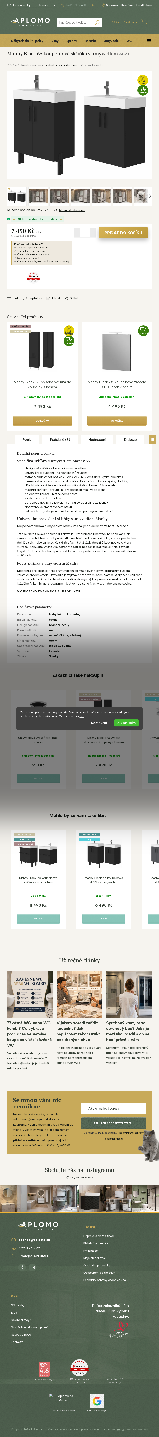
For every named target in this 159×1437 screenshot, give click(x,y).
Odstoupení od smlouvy (99, 1272)
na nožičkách (66, 472)
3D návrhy (17, 1305)
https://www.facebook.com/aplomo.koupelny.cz (22, 1266)
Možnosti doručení (72, 210)
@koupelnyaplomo (79, 1177)
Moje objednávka (94, 1258)
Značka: (92, 65)
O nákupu (43, 5)
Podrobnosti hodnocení (60, 65)
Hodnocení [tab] (97, 439)
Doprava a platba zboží (98, 1236)
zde (82, 716)
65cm (53, 640)
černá (53, 619)
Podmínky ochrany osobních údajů (105, 1280)
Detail (38, 778)
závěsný (76, 635)
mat (52, 630)
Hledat (97, 22)
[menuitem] (27, 40)
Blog (14, 1312)
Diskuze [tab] (130, 439)
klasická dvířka (60, 646)
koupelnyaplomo (33, 1266)
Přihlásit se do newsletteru (113, 1123)
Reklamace (90, 1250)
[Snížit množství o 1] (77, 232)
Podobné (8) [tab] (60, 439)
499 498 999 (29, 1248)
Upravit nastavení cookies (95, 1429)
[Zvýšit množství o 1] (93, 232)
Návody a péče (21, 1334)
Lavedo (54, 651)
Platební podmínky (95, 1243)
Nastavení (99, 723)
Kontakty (17, 1342)
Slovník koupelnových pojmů (29, 1327)
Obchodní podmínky (96, 1265)
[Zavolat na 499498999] (73, 5)
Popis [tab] (27, 439)
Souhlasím (128, 723)
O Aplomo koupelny (18, 5)
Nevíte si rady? (21, 1320)
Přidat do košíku (123, 232)
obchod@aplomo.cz (34, 1240)
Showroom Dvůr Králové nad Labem (129, 5)
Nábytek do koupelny (64, 614)
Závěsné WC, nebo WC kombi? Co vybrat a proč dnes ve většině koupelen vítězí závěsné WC (29, 1034)
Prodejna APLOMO (33, 1256)
